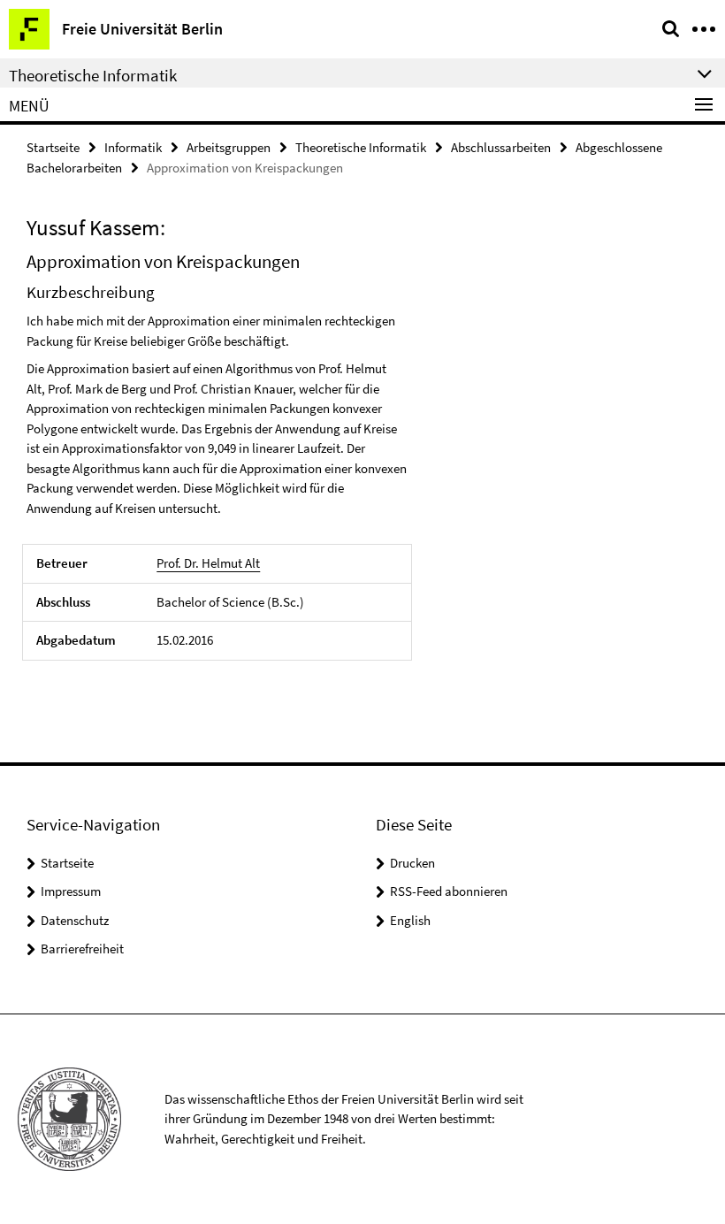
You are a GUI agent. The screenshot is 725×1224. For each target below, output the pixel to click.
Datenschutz (75, 920)
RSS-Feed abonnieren (449, 891)
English (410, 920)
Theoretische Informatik (360, 147)
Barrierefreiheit (82, 948)
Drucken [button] (412, 862)
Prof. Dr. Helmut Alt (208, 563)
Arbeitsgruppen (229, 147)
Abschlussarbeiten (501, 147)
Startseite (53, 147)
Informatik (133, 147)
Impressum (71, 891)
